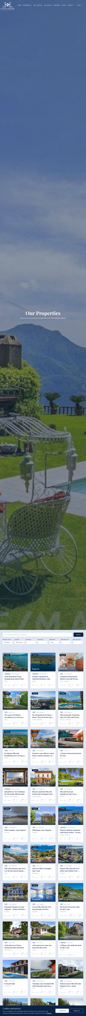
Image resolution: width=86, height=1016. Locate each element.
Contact (70, 5)
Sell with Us (38, 5)
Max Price (40, 639)
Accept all (62, 1011)
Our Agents (48, 5)
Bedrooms (52, 639)
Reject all (77, 1011)
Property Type (7, 639)
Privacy (49, 1013)
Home (19, 5)
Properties (26, 5)
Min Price (28, 639)
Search (78, 634)
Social (63, 5)
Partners (56, 5)
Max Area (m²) (77, 639)
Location (16, 639)
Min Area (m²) (65, 639)
